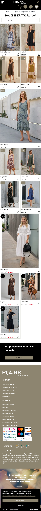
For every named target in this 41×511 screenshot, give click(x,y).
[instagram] (27, 445)
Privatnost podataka (9, 410)
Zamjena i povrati (8, 416)
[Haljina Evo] (18, 337)
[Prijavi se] (19, 7)
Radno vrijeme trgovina (9, 422)
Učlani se (19, 358)
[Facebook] (17, 445)
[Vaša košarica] (37, 7)
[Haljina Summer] (18, 54)
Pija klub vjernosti (8, 419)
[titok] (22, 445)
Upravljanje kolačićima (9, 425)
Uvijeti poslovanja (8, 405)
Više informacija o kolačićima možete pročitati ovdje (19, 496)
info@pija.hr (6, 396)
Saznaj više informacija (12, 353)
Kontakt (5, 408)
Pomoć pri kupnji (7, 413)
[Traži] (38, 2)
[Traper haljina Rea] (38, 212)
